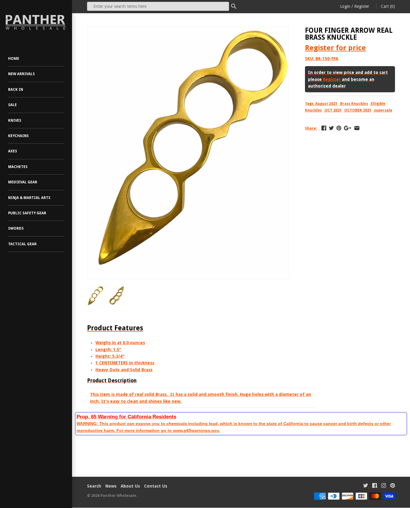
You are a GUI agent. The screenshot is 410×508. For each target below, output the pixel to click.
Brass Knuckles (354, 104)
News (110, 486)
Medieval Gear (22, 182)
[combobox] (158, 6)
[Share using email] (357, 128)
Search (94, 486)
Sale (12, 105)
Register (361, 6)
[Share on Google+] (347, 128)
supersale (383, 110)
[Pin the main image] (338, 128)
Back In (15, 89)
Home (13, 59)
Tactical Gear (22, 244)
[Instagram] (383, 486)
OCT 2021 (333, 110)
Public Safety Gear (27, 213)
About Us (130, 486)
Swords (16, 228)
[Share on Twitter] (331, 128)
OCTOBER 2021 (357, 110)
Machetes (18, 167)
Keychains (18, 136)
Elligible (378, 104)
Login (345, 6)
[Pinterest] (392, 486)
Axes (12, 151)
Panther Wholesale (118, 496)
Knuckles (313, 110)
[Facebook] (374, 486)
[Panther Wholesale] (36, 22)
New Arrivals (21, 74)
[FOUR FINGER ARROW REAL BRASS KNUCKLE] (188, 30)
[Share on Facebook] (323, 128)
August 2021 (326, 104)
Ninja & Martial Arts (29, 198)
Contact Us (155, 486)
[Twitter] (365, 486)
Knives (14, 120)
